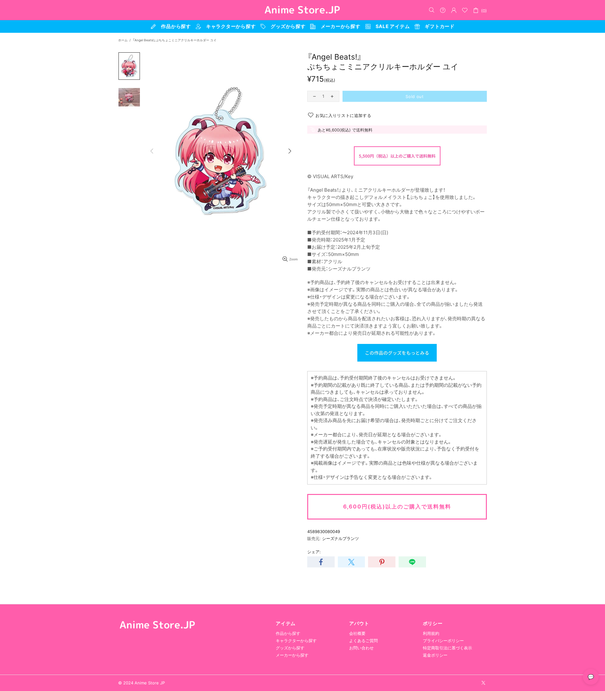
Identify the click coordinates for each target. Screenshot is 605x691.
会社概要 (357, 633)
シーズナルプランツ (340, 538)
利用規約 (431, 633)
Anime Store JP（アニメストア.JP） (302, 10)
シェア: (314, 551)
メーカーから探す (292, 655)
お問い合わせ (361, 647)
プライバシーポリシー (443, 640)
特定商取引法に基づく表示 (447, 647)
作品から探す (288, 633)
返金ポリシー (435, 655)
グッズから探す (290, 647)
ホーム (123, 40)
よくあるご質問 (363, 640)
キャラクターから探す (296, 640)
